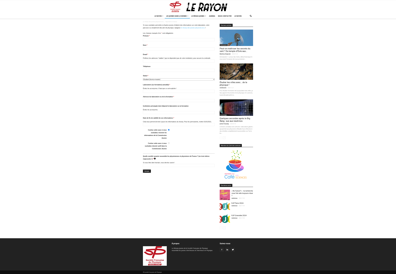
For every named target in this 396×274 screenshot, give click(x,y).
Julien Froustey (224, 123)
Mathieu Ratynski (225, 54)
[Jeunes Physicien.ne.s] (198, 6)
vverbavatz (223, 87)
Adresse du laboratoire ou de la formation (158, 97)
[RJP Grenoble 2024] (225, 219)
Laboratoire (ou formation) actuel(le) (156, 85)
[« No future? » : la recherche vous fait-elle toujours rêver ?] (225, 195)
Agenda (212, 16)
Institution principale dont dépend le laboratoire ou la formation (166, 106)
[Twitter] (233, 250)
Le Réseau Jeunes (197, 16)
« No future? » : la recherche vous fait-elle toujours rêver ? (242, 193)
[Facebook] (222, 250)
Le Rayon (158, 16)
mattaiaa (234, 198)
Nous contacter (225, 16)
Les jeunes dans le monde (176, 16)
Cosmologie (223, 115)
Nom (145, 45)
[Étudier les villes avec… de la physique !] (236, 71)
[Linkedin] (227, 250)
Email (145, 54)
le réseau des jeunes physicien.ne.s (193, 28)
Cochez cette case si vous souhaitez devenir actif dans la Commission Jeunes (156, 146)
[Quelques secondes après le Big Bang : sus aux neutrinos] (236, 107)
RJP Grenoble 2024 (239, 215)
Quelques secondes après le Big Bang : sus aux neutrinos (235, 119)
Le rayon (222, 79)
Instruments (223, 45)
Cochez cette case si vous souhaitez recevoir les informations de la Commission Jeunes (155, 134)
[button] (250, 16)
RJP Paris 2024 (237, 203)
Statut (145, 76)
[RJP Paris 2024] (225, 207)
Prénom (146, 36)
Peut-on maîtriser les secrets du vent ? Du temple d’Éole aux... (235, 49)
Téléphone (146, 66)
